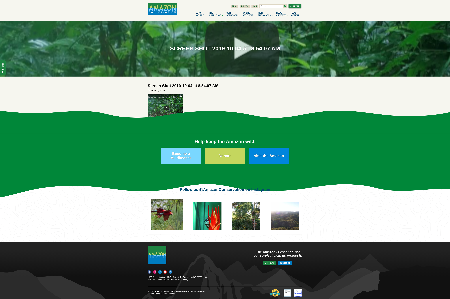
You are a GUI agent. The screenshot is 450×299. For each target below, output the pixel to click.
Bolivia (244, 6)
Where (248, 14)
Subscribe (285, 263)
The (215, 14)
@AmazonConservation (221, 189)
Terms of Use (169, 294)
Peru (234, 6)
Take (295, 14)
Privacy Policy (154, 294)
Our (232, 14)
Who (200, 14)
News (281, 14)
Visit (255, 6)
